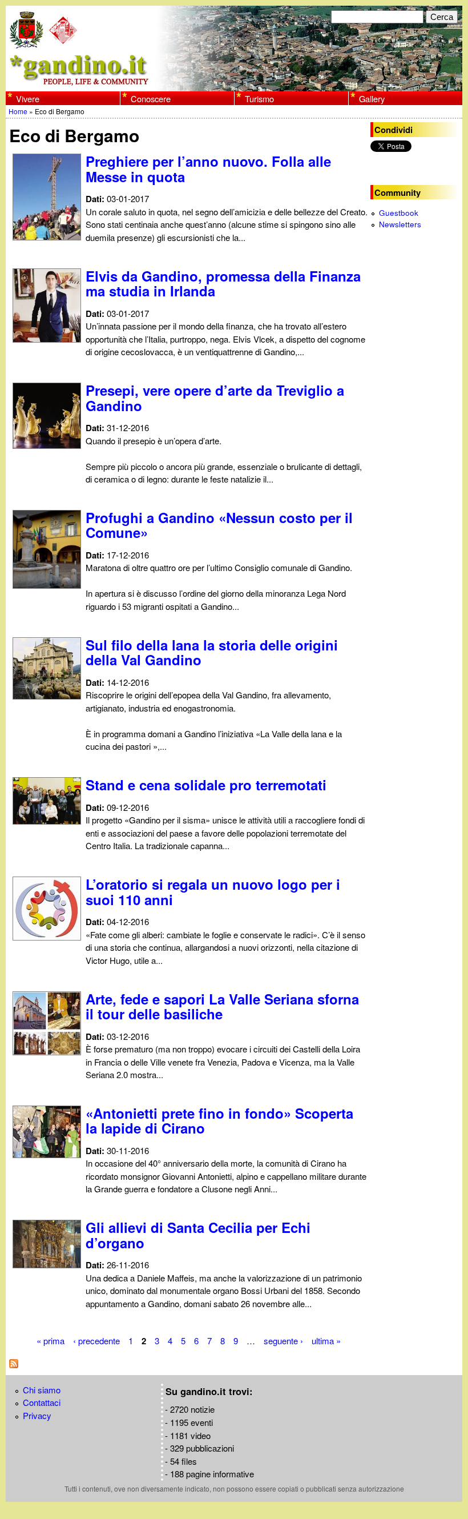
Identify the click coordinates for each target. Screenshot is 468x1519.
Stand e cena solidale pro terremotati (206, 784)
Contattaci (41, 1402)
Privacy (37, 1415)
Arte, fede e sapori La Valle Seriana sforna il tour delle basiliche (222, 1006)
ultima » (326, 1341)
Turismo (259, 99)
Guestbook (398, 212)
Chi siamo (41, 1390)
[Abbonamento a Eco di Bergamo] (13, 1365)
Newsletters (400, 224)
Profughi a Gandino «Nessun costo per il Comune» (219, 525)
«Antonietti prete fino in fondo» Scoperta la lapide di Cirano (219, 1120)
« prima (50, 1341)
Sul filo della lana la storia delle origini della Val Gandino (212, 652)
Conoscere (151, 99)
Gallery (372, 99)
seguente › (283, 1341)
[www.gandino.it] (234, 84)
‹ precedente (96, 1341)
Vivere (27, 99)
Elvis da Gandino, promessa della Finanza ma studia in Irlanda (223, 283)
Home (18, 111)
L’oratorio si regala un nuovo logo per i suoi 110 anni (213, 891)
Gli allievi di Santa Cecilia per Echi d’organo (198, 1234)
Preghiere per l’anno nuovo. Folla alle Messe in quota (208, 168)
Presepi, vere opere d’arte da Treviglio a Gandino (215, 397)
